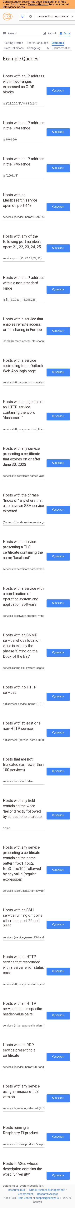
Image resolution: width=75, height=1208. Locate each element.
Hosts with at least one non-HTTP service (21, 726)
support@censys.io (47, 1197)
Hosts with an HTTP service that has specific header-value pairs (22, 1008)
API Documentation (59, 48)
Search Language (37, 42)
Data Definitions (14, 48)
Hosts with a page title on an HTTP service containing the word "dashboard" (23, 410)
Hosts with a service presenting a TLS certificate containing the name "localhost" (23, 550)
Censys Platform (38, 4)
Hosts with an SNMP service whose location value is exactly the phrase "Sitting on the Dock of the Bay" (21, 646)
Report (51, 33)
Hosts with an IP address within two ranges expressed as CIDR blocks (23, 84)
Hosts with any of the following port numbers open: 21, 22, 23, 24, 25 (22, 241)
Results (12, 33)
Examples (58, 42)
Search (59, 90)
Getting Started (13, 42)
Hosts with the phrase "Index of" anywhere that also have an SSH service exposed (23, 503)
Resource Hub (16, 1189)
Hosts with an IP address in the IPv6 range (23, 161)
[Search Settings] (30, 16)
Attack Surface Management (47, 1189)
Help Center (25, 1197)
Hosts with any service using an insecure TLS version (21, 1091)
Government (25, 1193)
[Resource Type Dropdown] (22, 16)
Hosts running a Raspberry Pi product (20, 1130)
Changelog (33, 48)
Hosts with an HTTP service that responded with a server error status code (23, 965)
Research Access (47, 1193)
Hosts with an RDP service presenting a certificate (19, 1050)
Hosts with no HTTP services (20, 690)
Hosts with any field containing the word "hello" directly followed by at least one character (23, 808)
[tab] (10, 33)
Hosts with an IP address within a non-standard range (23, 283)
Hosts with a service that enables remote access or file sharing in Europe (23, 324)
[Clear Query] (72, 16)
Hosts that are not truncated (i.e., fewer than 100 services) (23, 764)
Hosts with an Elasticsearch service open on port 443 (20, 200)
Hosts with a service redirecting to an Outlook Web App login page (23, 365)
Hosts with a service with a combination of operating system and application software (23, 596)
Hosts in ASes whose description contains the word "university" (22, 1169)
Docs (67, 33)
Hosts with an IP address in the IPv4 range (23, 125)
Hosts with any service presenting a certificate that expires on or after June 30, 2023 (21, 456)
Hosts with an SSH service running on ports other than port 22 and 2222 (22, 918)
